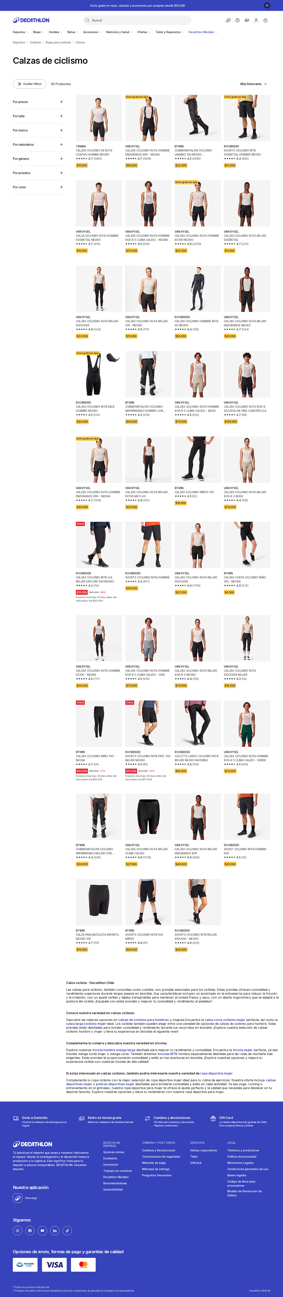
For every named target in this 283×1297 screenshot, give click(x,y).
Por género (21, 159)
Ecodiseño (110, 1158)
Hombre (54, 32)
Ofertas (142, 32)
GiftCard (195, 1162)
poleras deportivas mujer (115, 1084)
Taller (194, 1156)
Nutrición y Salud (118, 32)
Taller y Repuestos (168, 32)
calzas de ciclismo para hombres (143, 1020)
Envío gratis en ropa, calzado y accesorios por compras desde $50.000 (137, 5)
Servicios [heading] (197, 1142)
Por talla (19, 116)
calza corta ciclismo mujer (225, 1020)
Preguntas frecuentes (156, 1175)
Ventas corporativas (203, 1150)
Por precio (20, 102)
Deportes (19, 32)
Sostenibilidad (113, 1189)
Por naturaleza (23, 144)
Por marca (20, 130)
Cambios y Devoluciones (158, 1150)
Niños (71, 32)
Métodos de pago (154, 1162)
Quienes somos (113, 1152)
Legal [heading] (231, 1142)
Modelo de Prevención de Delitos (244, 1193)
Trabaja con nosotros (117, 1170)
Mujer (37, 32)
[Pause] (267, 5)
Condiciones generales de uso (247, 1169)
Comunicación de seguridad (161, 1156)
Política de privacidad (241, 1156)
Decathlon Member (202, 32)
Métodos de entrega (155, 1169)
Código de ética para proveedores (241, 1183)
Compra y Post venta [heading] (158, 1142)
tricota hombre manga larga (113, 1050)
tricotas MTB (167, 1054)
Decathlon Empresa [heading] (111, 1144)
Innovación (110, 1164)
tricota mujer (243, 1050)
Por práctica (21, 173)
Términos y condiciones (243, 1150)
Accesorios (91, 32)
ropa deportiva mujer (216, 1073)
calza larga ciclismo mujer (86, 1024)
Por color (19, 187)
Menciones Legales (240, 1162)
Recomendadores (115, 1183)
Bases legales (236, 1175)
